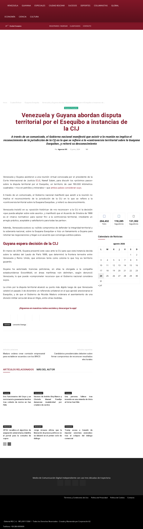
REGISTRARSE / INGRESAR (58, 26)
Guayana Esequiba (32, 102)
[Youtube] (138, 26)
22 (131, 270)
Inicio (5, 102)
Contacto (87, 26)
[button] (137, 5)
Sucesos (72, 5)
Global (115, 5)
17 (101, 270)
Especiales (39, 5)
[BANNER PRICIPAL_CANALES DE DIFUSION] (71, 45)
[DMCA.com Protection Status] (113, 521)
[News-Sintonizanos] (119, 206)
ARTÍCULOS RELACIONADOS (18, 369)
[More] (130, 155)
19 (114, 270)
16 (137, 265)
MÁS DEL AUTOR (46, 369)
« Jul (100, 285)
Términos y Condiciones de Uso (76, 497)
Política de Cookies (117, 497)
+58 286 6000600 (17, 526)
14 (125, 265)
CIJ (38, 180)
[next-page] (9, 444)
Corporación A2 (84, 521)
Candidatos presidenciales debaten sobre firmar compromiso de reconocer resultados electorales (71, 356)
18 (107, 270)
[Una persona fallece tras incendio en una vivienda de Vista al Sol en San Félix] (78, 384)
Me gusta (104, 215)
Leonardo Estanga (19, 325)
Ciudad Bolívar (57, 5)
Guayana (26, 5)
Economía (10, 16)
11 (107, 265)
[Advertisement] (71, 78)
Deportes (85, 5)
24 (101, 276)
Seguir (119, 215)
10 (101, 265)
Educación (7, 427)
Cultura (34, 16)
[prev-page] (5, 444)
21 (125, 270)
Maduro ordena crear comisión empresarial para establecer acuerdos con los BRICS (24, 355)
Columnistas (101, 5)
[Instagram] (129, 26)
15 (131, 265)
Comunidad (38, 393)
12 (114, 265)
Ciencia (22, 16)
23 (137, 270)
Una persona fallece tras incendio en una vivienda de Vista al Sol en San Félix (78, 399)
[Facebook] (124, 26)
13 (119, 265)
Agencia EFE (62, 149)
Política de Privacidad (99, 497)
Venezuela (12, 5)
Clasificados (75, 26)
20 (119, 270)
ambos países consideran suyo (66, 187)
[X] (133, 26)
